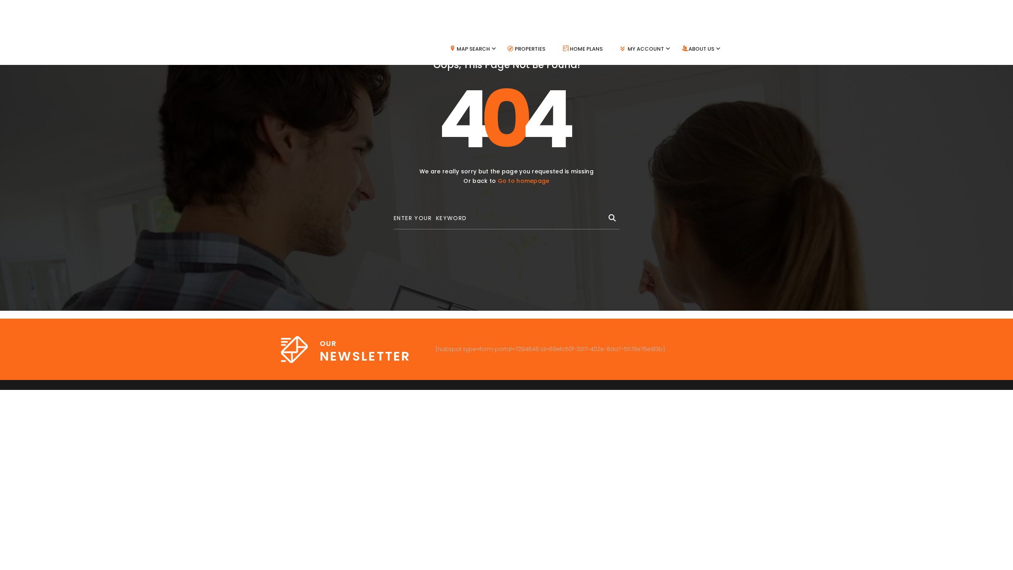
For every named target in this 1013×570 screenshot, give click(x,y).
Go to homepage (524, 181)
